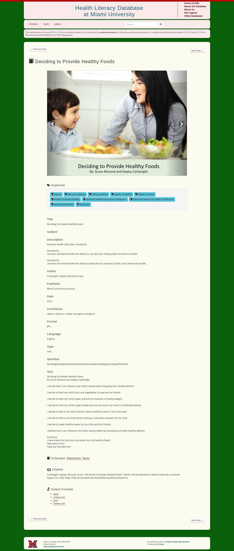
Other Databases (193, 15)
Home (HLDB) (191, 3)
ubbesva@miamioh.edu (53, 546)
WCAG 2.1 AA (56, 32)
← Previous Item (38, 49)
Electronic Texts (78, 458)
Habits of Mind (146, 194)
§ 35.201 (187, 32)
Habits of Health (123, 194)
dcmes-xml (59, 497)
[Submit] (161, 24)
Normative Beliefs (63, 204)
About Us (189, 9)
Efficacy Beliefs (100, 194)
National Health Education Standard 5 (106, 199)
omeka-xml (59, 503)
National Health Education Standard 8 (153, 199)
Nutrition (85, 204)
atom (56, 494)
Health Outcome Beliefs (66, 199)
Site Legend (190, 12)
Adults (57, 24)
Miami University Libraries (178, 541)
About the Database (195, 6)
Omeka (161, 544)
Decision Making (76, 194)
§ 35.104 (199, 32)
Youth (46, 24)
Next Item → (197, 50)
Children (33, 24)
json (55, 500)
